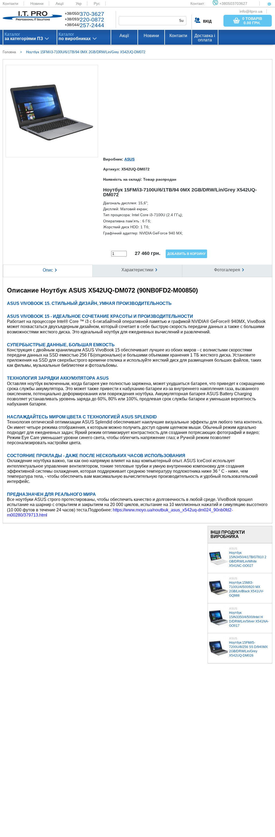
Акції (60, 3)
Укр (79, 3)
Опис (48, 270)
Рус (97, 3)
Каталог (24, 36)
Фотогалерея (227, 270)
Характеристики (137, 270)
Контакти (10, 3)
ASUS (129, 159)
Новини (37, 3)
